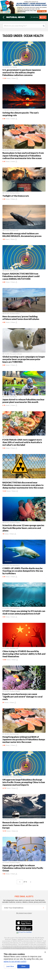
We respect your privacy (24, 913)
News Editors (16, 110)
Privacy (14, 939)
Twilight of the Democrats (15, 196)
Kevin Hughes (16, 522)
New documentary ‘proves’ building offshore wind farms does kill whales (20, 317)
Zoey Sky (14, 67)
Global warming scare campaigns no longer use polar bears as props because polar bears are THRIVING (23, 359)
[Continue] (43, 907)
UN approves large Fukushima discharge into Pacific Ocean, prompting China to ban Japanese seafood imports (23, 782)
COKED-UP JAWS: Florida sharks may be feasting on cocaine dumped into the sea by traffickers (22, 571)
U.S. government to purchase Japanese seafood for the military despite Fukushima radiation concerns (21, 72)
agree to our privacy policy (15, 961)
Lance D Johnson (17, 354)
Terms (20, 939)
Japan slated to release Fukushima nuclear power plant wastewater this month (23, 400)
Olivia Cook (15, 270)
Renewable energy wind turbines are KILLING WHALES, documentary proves (21, 234)
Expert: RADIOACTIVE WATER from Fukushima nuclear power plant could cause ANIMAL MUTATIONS (21, 276)
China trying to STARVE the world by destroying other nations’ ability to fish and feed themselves (23, 654)
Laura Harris (16, 565)
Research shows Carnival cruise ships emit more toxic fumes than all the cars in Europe (23, 825)
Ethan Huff (15, 230)
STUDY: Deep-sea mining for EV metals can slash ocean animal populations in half (23, 612)
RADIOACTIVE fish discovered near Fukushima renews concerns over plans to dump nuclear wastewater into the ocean (23, 485)
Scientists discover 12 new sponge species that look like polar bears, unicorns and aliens (23, 528)
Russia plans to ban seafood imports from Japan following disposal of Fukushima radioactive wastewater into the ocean (23, 155)
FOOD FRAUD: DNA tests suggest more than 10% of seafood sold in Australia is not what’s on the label (22, 442)
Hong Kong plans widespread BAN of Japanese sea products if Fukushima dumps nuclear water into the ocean (23, 739)
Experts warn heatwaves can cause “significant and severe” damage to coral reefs (22, 697)
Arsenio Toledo (16, 150)
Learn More (10, 966)
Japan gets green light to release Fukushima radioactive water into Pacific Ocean (22, 868)
